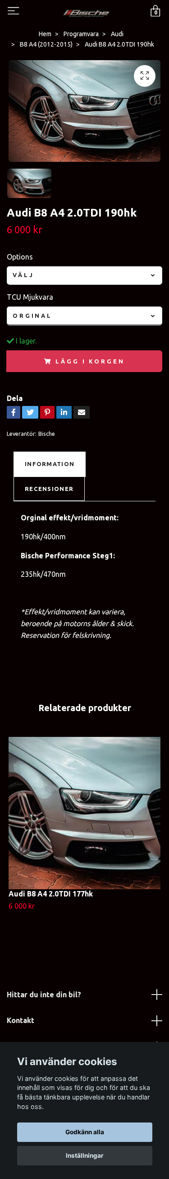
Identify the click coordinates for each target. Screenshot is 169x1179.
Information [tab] (49, 464)
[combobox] (84, 275)
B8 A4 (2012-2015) (46, 44)
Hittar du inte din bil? (44, 994)
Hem (45, 34)
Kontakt (20, 1020)
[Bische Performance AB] (86, 12)
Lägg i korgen (89, 361)
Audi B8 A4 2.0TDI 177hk (51, 894)
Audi (117, 34)
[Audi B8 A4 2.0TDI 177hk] (84, 813)
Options (20, 257)
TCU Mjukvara (30, 297)
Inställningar (85, 1155)
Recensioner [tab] (49, 489)
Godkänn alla (84, 1132)
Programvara (81, 34)
